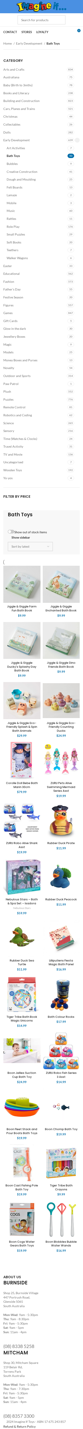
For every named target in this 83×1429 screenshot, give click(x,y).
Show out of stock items (30, 532)
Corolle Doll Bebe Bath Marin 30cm (22, 785)
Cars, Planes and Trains (19, 109)
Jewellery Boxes (14, 336)
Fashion (8, 281)
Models (8, 352)
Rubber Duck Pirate (61, 843)
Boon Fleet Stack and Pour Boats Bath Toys (21, 1131)
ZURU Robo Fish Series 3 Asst (61, 1075)
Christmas (10, 116)
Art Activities (16, 148)
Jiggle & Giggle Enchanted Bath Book (61, 608)
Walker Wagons (17, 258)
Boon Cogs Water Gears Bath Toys (22, 1244)
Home (7, 43)
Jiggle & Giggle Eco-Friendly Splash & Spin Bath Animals (21, 727)
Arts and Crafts (13, 69)
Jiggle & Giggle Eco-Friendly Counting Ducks (61, 727)
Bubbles (12, 164)
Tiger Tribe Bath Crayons (61, 1187)
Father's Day (12, 289)
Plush (7, 391)
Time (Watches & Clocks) (20, 439)
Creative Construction (22, 171)
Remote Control (14, 407)
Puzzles (8, 399)
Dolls (7, 132)
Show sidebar (21, 537)
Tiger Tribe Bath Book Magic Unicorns (21, 1019)
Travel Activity (13, 446)
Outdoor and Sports (17, 376)
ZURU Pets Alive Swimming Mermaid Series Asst (61, 787)
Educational (11, 273)
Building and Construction (21, 101)
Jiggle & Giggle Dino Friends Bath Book (61, 665)
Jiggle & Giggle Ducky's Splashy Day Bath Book (21, 666)
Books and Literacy (16, 93)
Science (8, 423)
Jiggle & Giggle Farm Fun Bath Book (22, 608)
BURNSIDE (15, 1282)
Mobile (11, 203)
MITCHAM (15, 1352)
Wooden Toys (12, 470)
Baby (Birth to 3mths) (18, 85)
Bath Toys (13, 156)
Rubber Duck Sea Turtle (22, 962)
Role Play (13, 226)
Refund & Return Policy (19, 1426)
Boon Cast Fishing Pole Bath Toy (22, 1187)
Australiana (11, 77)
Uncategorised (13, 462)
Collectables (11, 124)
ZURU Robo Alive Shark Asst (22, 845)
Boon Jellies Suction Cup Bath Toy (22, 1075)
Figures (8, 305)
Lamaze (12, 195)
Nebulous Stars (22, 908)
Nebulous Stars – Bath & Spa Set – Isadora (22, 901)
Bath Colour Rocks (61, 1017)
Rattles (11, 219)
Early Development (29, 43)
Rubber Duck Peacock (61, 899)
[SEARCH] (61, 20)
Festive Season (13, 297)
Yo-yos (8, 478)
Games (8, 313)
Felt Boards (14, 187)
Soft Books (14, 242)
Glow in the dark (14, 328)
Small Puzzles (16, 234)
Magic (7, 344)
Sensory (8, 431)
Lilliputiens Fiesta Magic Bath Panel (61, 962)
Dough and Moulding (21, 179)
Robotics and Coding (17, 415)
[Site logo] (41, 6)
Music (11, 211)
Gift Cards (10, 321)
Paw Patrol (11, 384)
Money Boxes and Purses (20, 360)
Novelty (8, 368)
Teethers (12, 250)
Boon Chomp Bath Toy (61, 1129)
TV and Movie (12, 454)
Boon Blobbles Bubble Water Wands (61, 1244)
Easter (7, 266)
